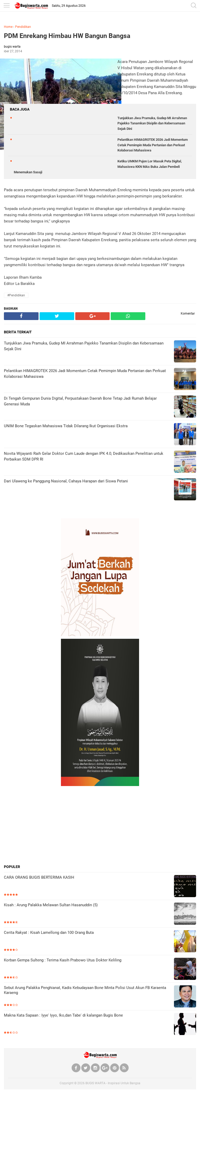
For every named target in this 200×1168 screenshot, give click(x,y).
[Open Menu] (6, 6)
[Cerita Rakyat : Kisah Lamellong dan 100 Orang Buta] (185, 941)
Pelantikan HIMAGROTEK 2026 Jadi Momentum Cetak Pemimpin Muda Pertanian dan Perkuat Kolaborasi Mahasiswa (152, 145)
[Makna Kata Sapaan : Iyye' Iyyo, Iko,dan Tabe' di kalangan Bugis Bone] (185, 1024)
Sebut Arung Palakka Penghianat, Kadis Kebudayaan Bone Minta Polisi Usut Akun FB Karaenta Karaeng (85, 990)
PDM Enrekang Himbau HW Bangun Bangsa (67, 36)
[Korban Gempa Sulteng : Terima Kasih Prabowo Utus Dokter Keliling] (185, 969)
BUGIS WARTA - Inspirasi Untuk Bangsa (112, 1083)
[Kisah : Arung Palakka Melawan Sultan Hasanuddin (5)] (185, 914)
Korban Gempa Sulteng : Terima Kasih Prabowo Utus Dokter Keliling (62, 960)
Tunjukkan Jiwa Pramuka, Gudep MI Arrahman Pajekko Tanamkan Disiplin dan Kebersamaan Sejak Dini (152, 123)
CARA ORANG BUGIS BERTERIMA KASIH (39, 877)
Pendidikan (23, 27)
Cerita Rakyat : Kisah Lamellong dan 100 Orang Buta (49, 932)
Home (8, 27)
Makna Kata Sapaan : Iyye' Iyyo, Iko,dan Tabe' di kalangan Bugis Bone (63, 1015)
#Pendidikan (16, 295)
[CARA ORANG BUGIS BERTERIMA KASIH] (185, 886)
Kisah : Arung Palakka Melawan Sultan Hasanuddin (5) (51, 905)
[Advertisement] (100, 825)
